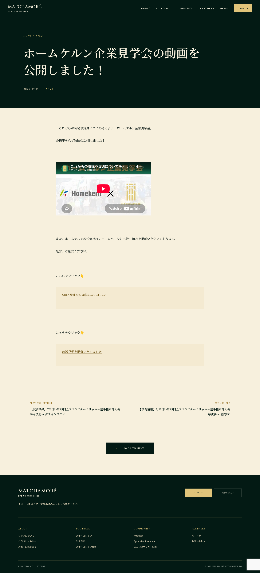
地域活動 (138, 535)
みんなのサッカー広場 (145, 546)
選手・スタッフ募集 (86, 546)
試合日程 (80, 541)
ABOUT (145, 8)
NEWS (224, 8)
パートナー (197, 535)
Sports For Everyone (144, 541)
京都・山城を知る (27, 546)
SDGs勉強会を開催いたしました (84, 294)
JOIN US (243, 8)
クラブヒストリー (27, 541)
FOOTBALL (163, 8)
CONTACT (228, 493)
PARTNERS (207, 8)
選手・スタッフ (84, 535)
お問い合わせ (198, 541)
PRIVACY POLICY (25, 566)
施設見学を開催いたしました (82, 351)
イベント (49, 88)
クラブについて (26, 535)
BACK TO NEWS (134, 448)
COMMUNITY (185, 8)
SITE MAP (41, 566)
